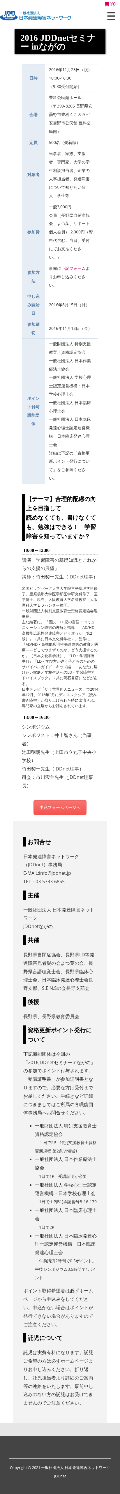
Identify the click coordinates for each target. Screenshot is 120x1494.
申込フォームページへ (60, 807)
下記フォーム (73, 268)
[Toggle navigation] (111, 16)
